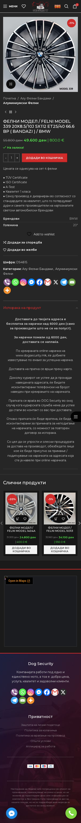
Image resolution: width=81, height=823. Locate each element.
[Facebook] (39, 282)
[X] (63, 692)
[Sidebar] (76, 417)
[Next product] (15, 112)
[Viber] (7, 282)
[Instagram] (23, 282)
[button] (17, 518)
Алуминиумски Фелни (21, 103)
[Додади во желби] (25, 518)
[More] (7, 290)
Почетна (9, 98)
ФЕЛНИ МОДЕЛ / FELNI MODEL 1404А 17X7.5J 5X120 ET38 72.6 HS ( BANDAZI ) (21, 532)
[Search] (66, 6)
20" (75, 225)
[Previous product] (5, 112)
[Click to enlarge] (11, 84)
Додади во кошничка (44, 157)
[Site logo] (40, 6)
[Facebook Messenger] (31, 282)
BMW (73, 219)
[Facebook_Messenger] (11, 813)
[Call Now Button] (71, 813)
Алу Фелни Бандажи (35, 98)
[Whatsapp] (15, 282)
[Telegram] (64, 282)
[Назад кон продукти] (10, 112)
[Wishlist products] (24, 6)
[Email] (72, 282)
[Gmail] (47, 282)
